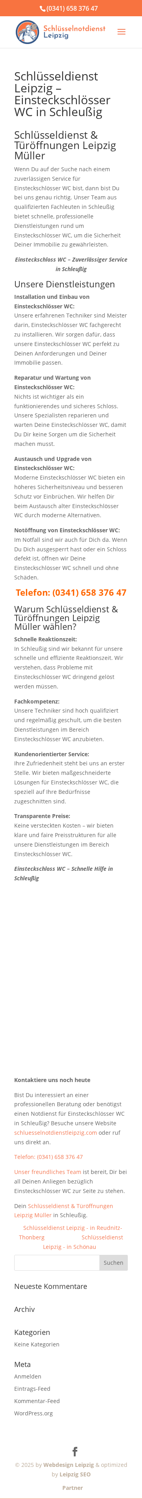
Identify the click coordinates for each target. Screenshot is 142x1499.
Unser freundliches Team (47, 1172)
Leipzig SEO (75, 1474)
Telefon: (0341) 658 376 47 (48, 1157)
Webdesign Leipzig (68, 1464)
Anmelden (27, 1376)
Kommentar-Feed (37, 1401)
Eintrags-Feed (32, 1388)
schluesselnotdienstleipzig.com (55, 1132)
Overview (63, 1237)
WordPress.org (33, 1413)
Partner (71, 1487)
